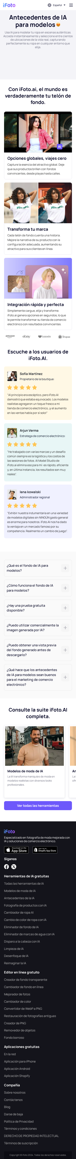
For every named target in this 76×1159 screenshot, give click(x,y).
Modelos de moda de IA (20, 891)
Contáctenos (13, 1100)
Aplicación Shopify (17, 1076)
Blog (7, 1107)
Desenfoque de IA (16, 956)
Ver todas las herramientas (38, 805)
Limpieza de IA (14, 949)
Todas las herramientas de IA (24, 883)
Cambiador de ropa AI (19, 912)
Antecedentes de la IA (19, 898)
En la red (10, 1054)
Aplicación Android (17, 1069)
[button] (38, 568)
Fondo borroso (14, 1037)
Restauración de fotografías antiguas (30, 1016)
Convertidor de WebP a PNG (23, 1009)
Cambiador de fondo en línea (23, 987)
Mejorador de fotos (17, 994)
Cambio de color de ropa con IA (25, 920)
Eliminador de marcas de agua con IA (29, 934)
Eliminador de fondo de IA (21, 927)
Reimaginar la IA (15, 963)
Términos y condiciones (20, 1128)
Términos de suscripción (21, 1143)
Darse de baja (13, 1114)
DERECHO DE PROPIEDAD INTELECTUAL (31, 1136)
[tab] (38, 568)
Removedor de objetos (19, 1030)
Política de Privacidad (19, 1121)
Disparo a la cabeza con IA (22, 941)
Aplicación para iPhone (20, 1061)
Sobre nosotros (14, 1092)
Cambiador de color (17, 1001)
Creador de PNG (15, 1023)
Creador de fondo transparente (25, 980)
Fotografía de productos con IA (25, 905)
